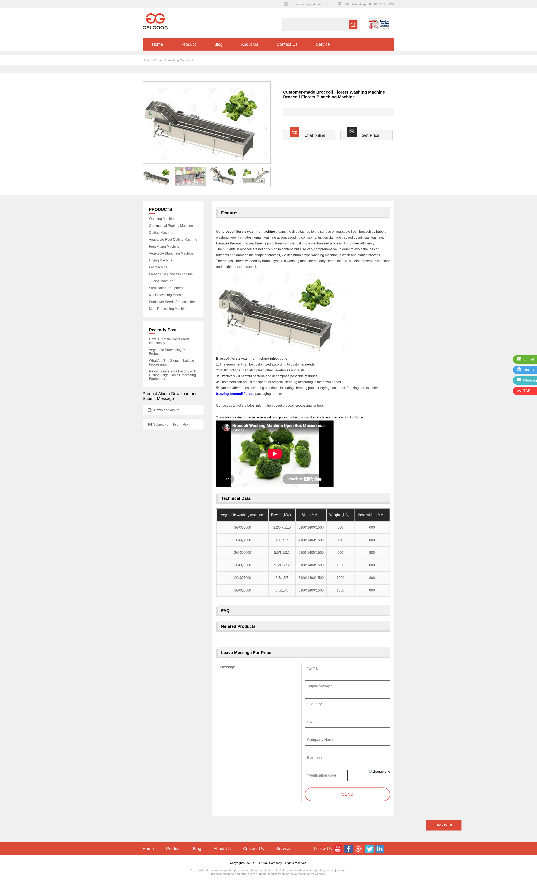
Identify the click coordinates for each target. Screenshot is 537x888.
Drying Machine (160, 260)
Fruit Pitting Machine (164, 246)
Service (323, 44)
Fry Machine (158, 267)
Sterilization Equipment (166, 288)
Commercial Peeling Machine (171, 225)
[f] (349, 848)
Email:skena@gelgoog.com (310, 4)
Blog (218, 44)
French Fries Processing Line (171, 274)
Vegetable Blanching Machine (171, 253)
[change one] (379, 771)
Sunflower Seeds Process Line (172, 302)
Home (157, 44)
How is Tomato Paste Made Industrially (169, 341)
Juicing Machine (161, 281)
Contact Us (287, 44)
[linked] (380, 848)
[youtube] (338, 848)
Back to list (444, 825)
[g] (359, 848)
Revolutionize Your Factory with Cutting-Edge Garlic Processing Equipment (172, 375)
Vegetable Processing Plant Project (169, 351)
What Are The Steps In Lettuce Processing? (171, 362)
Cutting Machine (161, 232)
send (347, 794)
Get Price (370, 135)
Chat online (314, 135)
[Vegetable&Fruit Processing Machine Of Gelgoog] (155, 28)
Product (188, 44)
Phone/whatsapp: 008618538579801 (369, 4)
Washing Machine (179, 60)
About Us (249, 44)
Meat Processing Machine (168, 309)
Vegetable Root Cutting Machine (173, 239)
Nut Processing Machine (167, 295)
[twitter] (370, 848)
